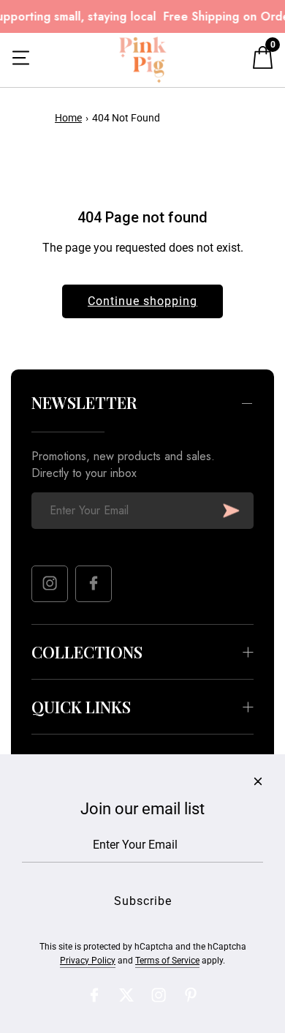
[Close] (258, 781)
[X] (126, 995)
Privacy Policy (87, 960)
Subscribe (231, 510)
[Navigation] (21, 60)
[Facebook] (93, 584)
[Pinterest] (191, 995)
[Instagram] (49, 584)
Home (68, 118)
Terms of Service (167, 960)
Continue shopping (142, 301)
